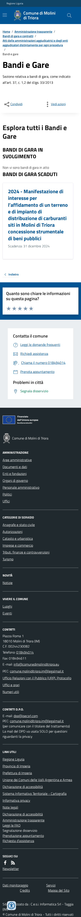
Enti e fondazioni (15, 473)
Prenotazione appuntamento (23, 835)
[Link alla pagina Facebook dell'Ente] (5, 862)
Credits (25, 890)
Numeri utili (11, 691)
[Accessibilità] (11, 905)
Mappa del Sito (58, 890)
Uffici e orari (11, 684)
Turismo (8, 559)
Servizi (51, 885)
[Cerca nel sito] (68, 15)
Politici (7, 494)
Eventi (7, 613)
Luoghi (7, 606)
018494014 (25, 652)
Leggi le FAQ (12, 825)
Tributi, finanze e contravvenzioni (26, 552)
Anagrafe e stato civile (19, 524)
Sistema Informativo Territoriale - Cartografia (35, 793)
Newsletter (11, 868)
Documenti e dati (15, 466)
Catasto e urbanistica (18, 538)
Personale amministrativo (21, 487)
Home (6, 31)
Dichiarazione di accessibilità (23, 786)
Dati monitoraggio (15, 885)
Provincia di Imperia (16, 766)
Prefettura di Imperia (17, 773)
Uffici (6, 501)
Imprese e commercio (18, 545)
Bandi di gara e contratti (18, 36)
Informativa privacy (16, 800)
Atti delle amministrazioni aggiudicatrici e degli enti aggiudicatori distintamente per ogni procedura (35, 42)
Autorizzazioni (12, 531)
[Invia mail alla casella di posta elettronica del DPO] (26, 715)
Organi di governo (15, 480)
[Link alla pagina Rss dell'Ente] (13, 862)
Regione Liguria (14, 3)
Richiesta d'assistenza (18, 840)
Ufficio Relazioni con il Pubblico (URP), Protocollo (37, 678)
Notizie (8, 582)
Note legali (10, 807)
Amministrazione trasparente (33, 31)
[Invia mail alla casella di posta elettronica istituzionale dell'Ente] (36, 664)
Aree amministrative (17, 459)
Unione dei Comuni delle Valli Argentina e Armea (37, 779)
